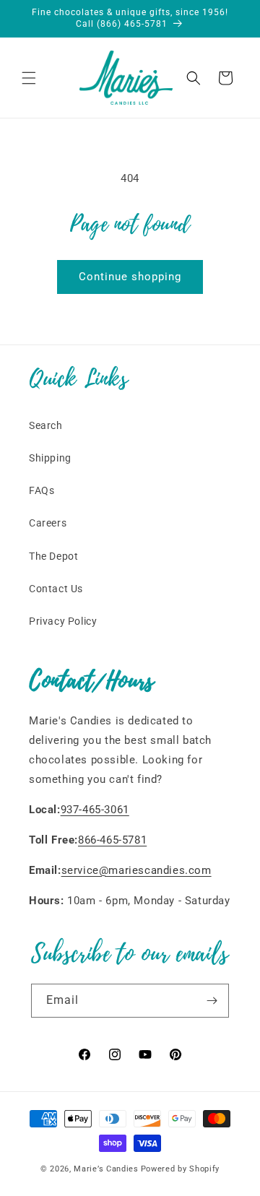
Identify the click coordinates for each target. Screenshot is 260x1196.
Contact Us (56, 588)
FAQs (41, 490)
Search (46, 425)
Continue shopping (130, 276)
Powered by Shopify (180, 1169)
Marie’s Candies (106, 1169)
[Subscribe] (212, 1001)
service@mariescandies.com (136, 870)
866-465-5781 (112, 839)
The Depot (53, 556)
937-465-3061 (95, 809)
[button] (29, 78)
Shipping (50, 458)
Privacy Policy (63, 621)
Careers (47, 523)
